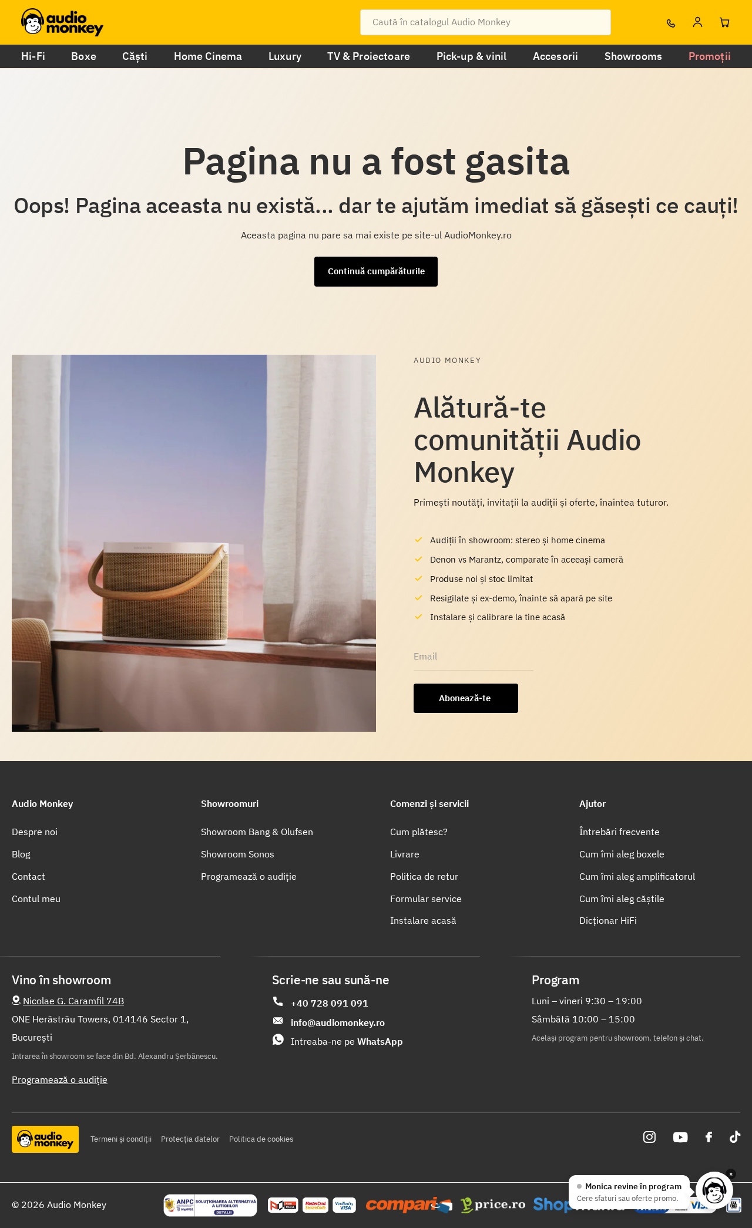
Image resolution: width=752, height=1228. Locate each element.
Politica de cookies (261, 1139)
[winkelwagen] (724, 22)
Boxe (83, 56)
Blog (21, 854)
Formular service (426, 898)
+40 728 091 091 (329, 1003)
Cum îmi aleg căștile (621, 898)
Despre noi (35, 831)
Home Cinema (208, 56)
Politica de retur (424, 876)
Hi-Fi (33, 56)
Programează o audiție (249, 876)
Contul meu (36, 898)
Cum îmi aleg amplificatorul (637, 876)
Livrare (404, 854)
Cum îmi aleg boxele (621, 854)
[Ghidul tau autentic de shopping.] (409, 1205)
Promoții (710, 56)
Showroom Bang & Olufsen (257, 831)
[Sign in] (697, 22)
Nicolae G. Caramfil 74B (73, 1001)
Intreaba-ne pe (347, 1041)
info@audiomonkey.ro (338, 1022)
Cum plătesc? (419, 831)
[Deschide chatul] (714, 1190)
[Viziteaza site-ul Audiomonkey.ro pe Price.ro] (493, 1205)
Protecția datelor (190, 1139)
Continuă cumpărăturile (376, 271)
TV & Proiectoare (368, 56)
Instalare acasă (423, 920)
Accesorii (556, 56)
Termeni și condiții (121, 1139)
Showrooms (634, 56)
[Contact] (670, 22)
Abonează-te (466, 698)
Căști (134, 56)
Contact (28, 876)
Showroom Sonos (237, 854)
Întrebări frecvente (619, 831)
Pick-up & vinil (472, 56)
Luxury (284, 56)
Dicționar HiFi (608, 920)
